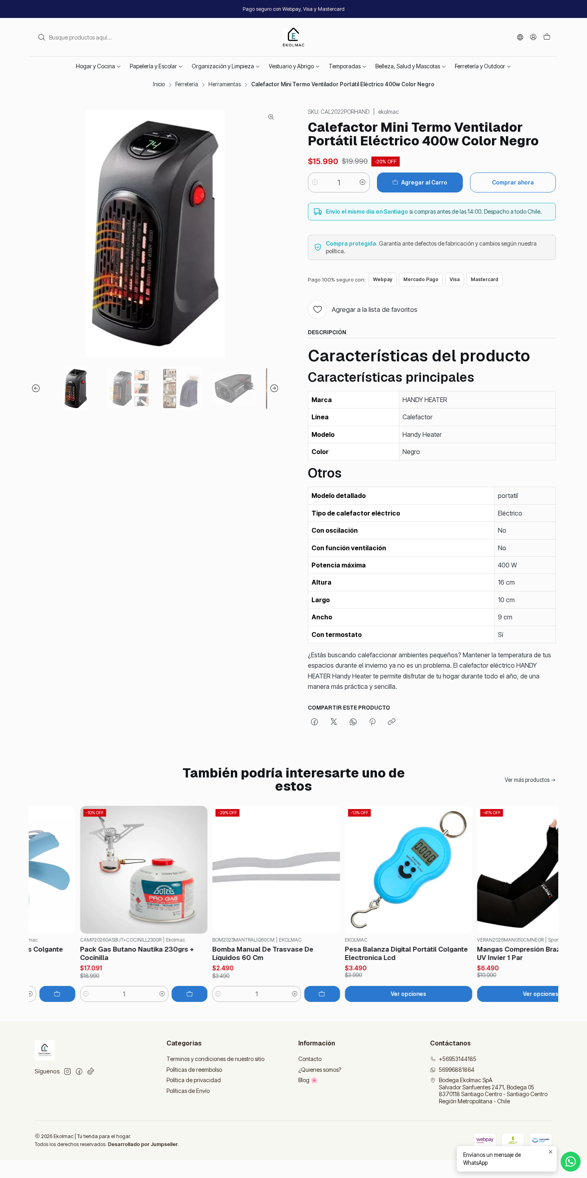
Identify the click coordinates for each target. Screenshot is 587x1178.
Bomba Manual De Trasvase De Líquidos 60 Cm (242, 953)
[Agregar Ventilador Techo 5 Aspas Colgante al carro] (36, 994)
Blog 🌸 (307, 1080)
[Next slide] (273, 389)
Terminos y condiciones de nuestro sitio (215, 1058)
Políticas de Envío (188, 1090)
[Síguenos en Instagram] (67, 1071)
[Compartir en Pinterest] (372, 722)
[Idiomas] (520, 37)
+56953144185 (457, 1058)
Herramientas (224, 84)
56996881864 (456, 1069)
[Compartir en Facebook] (314, 722)
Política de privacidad (194, 1080)
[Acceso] (533, 37)
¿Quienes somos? (319, 1069)
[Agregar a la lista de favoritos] (45, 870)
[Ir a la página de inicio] (294, 37)
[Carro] (546, 37)
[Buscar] (41, 37)
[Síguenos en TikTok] (91, 1071)
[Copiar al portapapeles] (391, 722)
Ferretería (186, 84)
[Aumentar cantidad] (362, 182)
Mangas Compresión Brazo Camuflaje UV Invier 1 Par (517, 953)
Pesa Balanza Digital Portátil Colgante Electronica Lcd (385, 953)
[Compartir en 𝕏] (334, 722)
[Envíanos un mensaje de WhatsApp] (571, 1162)
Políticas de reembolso (194, 1069)
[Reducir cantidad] (315, 182)
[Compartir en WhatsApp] (353, 722)
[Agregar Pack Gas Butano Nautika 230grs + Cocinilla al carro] (169, 994)
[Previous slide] (37, 389)
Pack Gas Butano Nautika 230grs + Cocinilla (116, 953)
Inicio (159, 84)
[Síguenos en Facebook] (79, 1071)
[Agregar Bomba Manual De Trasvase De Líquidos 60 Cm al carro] (301, 994)
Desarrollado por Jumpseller (143, 1144)
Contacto (309, 1058)
